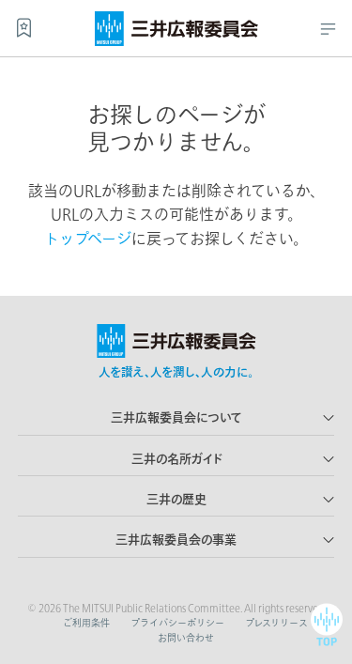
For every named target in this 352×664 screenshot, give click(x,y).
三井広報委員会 (176, 24)
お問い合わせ (186, 637)
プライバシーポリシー (177, 622)
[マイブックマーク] (24, 28)
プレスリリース (276, 622)
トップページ (87, 238)
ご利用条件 (86, 622)
